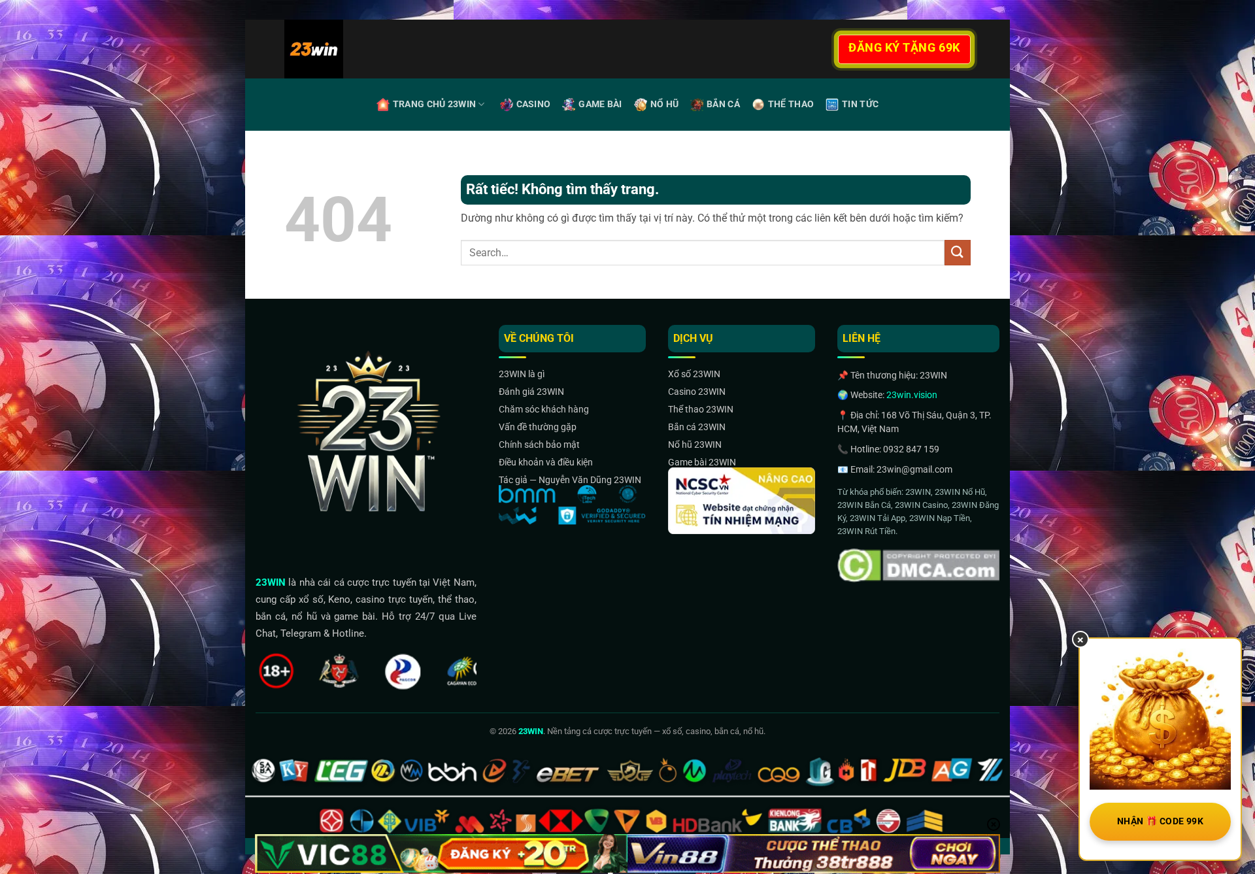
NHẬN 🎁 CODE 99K (1160, 821)
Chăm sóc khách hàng (544, 409)
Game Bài (600, 104)
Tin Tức (860, 104)
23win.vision (911, 395)
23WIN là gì (521, 374)
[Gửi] (958, 252)
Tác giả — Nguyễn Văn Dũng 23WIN (570, 480)
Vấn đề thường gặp (538, 427)
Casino (533, 104)
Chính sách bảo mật (539, 444)
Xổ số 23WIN (694, 374)
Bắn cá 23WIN (697, 427)
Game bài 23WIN (702, 462)
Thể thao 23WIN (700, 409)
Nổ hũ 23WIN (695, 444)
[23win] (352, 49)
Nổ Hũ (664, 104)
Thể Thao (791, 104)
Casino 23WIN (697, 391)
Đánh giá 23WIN (531, 391)
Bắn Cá (723, 104)
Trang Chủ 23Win (434, 104)
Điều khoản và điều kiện (546, 462)
